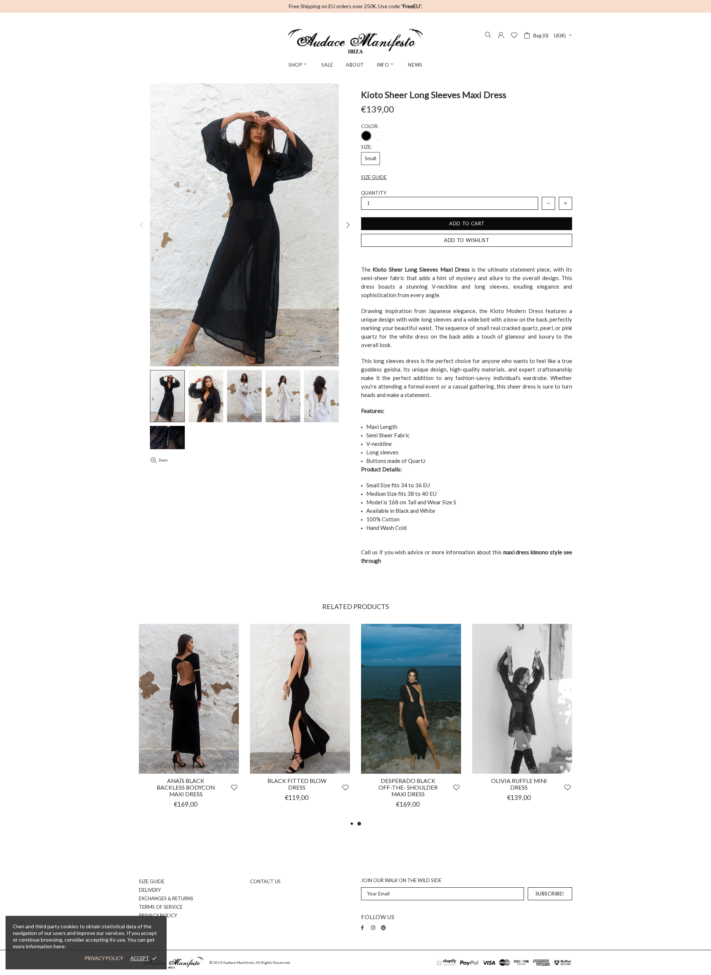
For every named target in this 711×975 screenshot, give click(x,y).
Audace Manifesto (355, 41)
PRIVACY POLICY (104, 958)
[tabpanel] (411, 721)
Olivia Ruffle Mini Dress (519, 784)
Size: (366, 147)
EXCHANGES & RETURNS (166, 898)
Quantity (373, 193)
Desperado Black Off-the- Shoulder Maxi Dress (408, 787)
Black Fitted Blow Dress (297, 784)
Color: (369, 126)
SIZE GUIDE (151, 881)
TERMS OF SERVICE (161, 907)
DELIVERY (150, 890)
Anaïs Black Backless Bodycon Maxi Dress (186, 787)
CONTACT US (265, 881)
